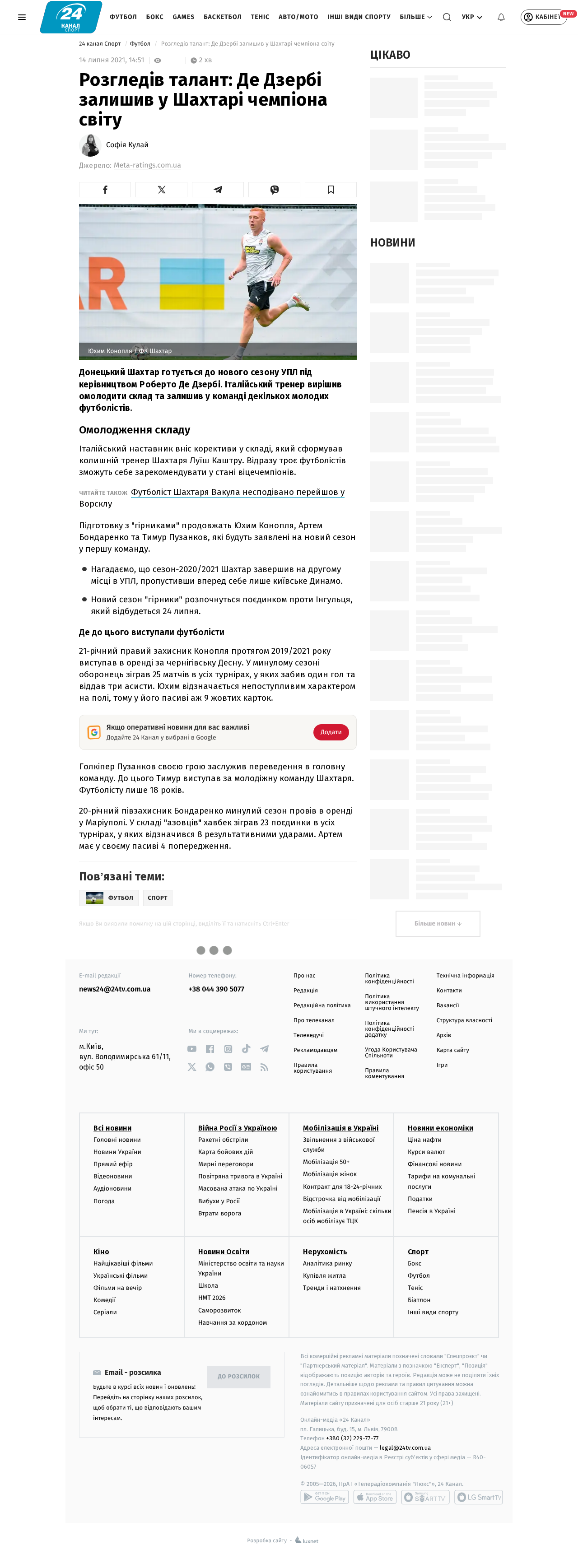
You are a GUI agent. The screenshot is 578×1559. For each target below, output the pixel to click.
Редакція (306, 991)
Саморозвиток (219, 1310)
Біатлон (419, 1300)
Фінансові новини (435, 1164)
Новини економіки (440, 1128)
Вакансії (448, 1006)
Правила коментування (384, 1074)
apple (375, 1497)
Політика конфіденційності (389, 979)
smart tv (425, 1497)
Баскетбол (223, 17)
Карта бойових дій (225, 1152)
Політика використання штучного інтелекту (392, 1002)
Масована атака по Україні (238, 1188)
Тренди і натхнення (332, 1288)
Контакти (449, 991)
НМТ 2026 (212, 1298)
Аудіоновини (112, 1188)
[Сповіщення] (501, 17)
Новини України (117, 1152)
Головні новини (117, 1140)
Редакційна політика (322, 1006)
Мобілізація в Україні (341, 1128)
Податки (420, 1199)
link (192, 1049)
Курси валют (426, 1152)
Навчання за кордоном (232, 1322)
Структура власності (465, 1021)
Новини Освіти (223, 1251)
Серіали (105, 1312)
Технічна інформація (465, 976)
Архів (444, 1035)
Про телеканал (314, 1021)
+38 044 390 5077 (216, 989)
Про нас (305, 976)
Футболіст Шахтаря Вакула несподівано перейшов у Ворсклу (212, 498)
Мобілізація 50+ (326, 1162)
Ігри (442, 1065)
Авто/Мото (298, 17)
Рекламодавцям (315, 1050)
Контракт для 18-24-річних (342, 1187)
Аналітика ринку (327, 1263)
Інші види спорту (359, 17)
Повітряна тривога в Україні (240, 1176)
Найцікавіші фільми (123, 1263)
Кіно (101, 1251)
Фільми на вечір (117, 1288)
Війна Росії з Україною (237, 1128)
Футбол (123, 17)
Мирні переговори (225, 1164)
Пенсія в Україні (432, 1211)
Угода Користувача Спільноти (391, 1053)
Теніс (260, 17)
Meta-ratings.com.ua (147, 165)
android (324, 1497)
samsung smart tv (478, 1497)
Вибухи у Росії (219, 1201)
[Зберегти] (330, 189)
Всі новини (112, 1128)
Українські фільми (120, 1276)
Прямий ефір (113, 1164)
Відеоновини (112, 1176)
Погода (104, 1201)
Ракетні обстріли (223, 1140)
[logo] (71, 17)
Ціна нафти (425, 1140)
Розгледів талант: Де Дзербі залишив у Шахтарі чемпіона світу (248, 44)
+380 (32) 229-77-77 (352, 1438)
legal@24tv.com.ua (405, 1447)
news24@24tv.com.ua (115, 989)
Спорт (418, 1251)
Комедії (104, 1300)
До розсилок (239, 1376)
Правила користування (313, 1068)
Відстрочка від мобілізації (342, 1199)
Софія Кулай (127, 145)
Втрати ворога (219, 1213)
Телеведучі (309, 1035)
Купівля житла (324, 1276)
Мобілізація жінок (330, 1174)
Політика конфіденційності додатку (389, 1029)
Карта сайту (453, 1050)
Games (184, 17)
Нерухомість (325, 1251)
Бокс (155, 17)
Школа (208, 1285)
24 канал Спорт (100, 44)
